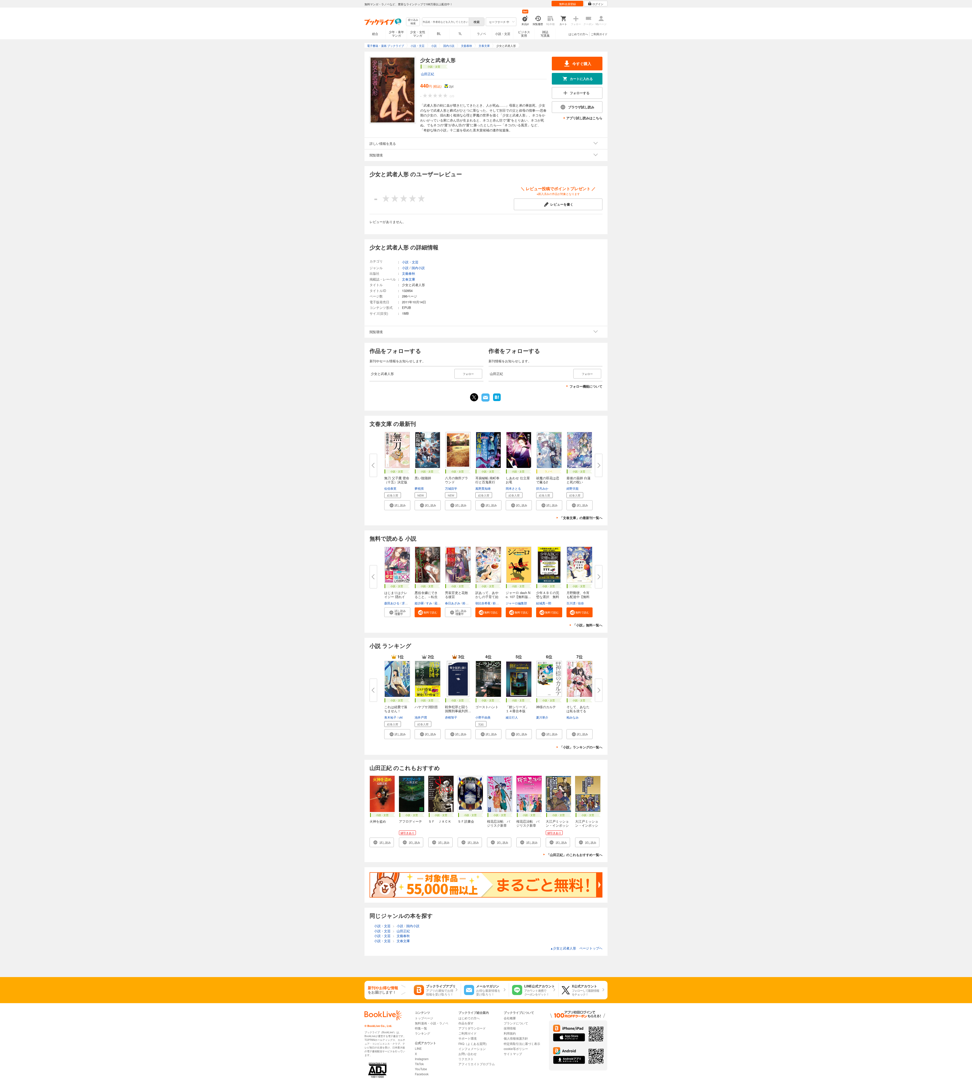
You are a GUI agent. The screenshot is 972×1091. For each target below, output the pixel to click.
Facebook (422, 1074)
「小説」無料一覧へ (587, 625)
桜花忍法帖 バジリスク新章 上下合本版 (527, 825)
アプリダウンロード (472, 1028)
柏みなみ (572, 717)
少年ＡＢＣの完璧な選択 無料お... (547, 596)
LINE (418, 1048)
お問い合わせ (467, 1054)
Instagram (422, 1059)
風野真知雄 (483, 488)
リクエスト (466, 1059)
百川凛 (571, 603)
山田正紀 (427, 73)
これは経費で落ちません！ (395, 708)
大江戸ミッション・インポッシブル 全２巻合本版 (586, 827)
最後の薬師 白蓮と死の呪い (578, 479)
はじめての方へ (578, 34)
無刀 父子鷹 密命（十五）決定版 (396, 479)
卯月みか (542, 488)
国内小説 (418, 267)
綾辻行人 (512, 717)
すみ (429, 603)
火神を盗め (378, 821)
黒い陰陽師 (423, 477)
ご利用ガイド (599, 34)
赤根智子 (451, 717)
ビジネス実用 (524, 33)
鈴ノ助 (467, 603)
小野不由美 (483, 717)
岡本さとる (513, 488)
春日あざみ (452, 603)
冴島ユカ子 (409, 603)
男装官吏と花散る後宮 (456, 594)
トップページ (424, 1018)
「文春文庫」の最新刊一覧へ (581, 517)
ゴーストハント (486, 706)
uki (401, 717)
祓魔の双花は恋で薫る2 (547, 479)
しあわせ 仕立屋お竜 (518, 479)
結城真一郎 (543, 603)
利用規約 (510, 1033)
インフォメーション (472, 1048)
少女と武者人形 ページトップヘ (576, 948)
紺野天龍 (572, 488)
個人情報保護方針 (516, 1038)
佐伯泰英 (390, 488)
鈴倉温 (497, 603)
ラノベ (481, 33)
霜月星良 (440, 603)
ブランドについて (516, 1023)
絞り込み (413, 21)
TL (460, 33)
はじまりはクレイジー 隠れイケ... (395, 596)
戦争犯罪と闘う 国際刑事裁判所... (458, 708)
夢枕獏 (419, 488)
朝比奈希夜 (483, 603)
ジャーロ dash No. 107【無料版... (518, 594)
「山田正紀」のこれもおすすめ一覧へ (574, 854)
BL (439, 33)
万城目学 (451, 488)
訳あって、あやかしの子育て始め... (486, 596)
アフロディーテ (410, 821)
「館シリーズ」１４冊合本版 (517, 708)
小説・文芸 (502, 33)
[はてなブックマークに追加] (496, 401)
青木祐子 (390, 717)
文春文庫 (408, 279)
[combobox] (445, 22)
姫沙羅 (419, 603)
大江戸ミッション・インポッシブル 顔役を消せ (557, 827)
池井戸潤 (421, 717)
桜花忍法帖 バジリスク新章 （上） (498, 825)
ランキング (422, 1033)
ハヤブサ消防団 (426, 706)
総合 (375, 33)
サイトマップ (513, 1054)
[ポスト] (474, 397)
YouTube (421, 1069)
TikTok (419, 1064)
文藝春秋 (408, 273)
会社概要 (510, 1018)
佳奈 (581, 603)
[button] (397, 505)
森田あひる (391, 603)
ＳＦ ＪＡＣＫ (439, 821)
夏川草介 (542, 717)
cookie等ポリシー (516, 1048)
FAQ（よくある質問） (473, 1043)
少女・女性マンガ (417, 33)
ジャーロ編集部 (516, 603)
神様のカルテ (546, 706)
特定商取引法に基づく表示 (522, 1043)
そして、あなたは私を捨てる (578, 708)
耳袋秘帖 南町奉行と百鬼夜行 (487, 479)
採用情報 (510, 1028)
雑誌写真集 (545, 33)
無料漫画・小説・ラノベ (431, 1023)
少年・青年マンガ (396, 33)
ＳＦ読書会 (466, 821)
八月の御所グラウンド (456, 479)
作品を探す (466, 1023)
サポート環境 (467, 1038)
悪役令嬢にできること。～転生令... (426, 596)
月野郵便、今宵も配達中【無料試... (578, 596)
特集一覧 (421, 1028)
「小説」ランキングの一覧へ (581, 747)
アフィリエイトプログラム (476, 1064)
